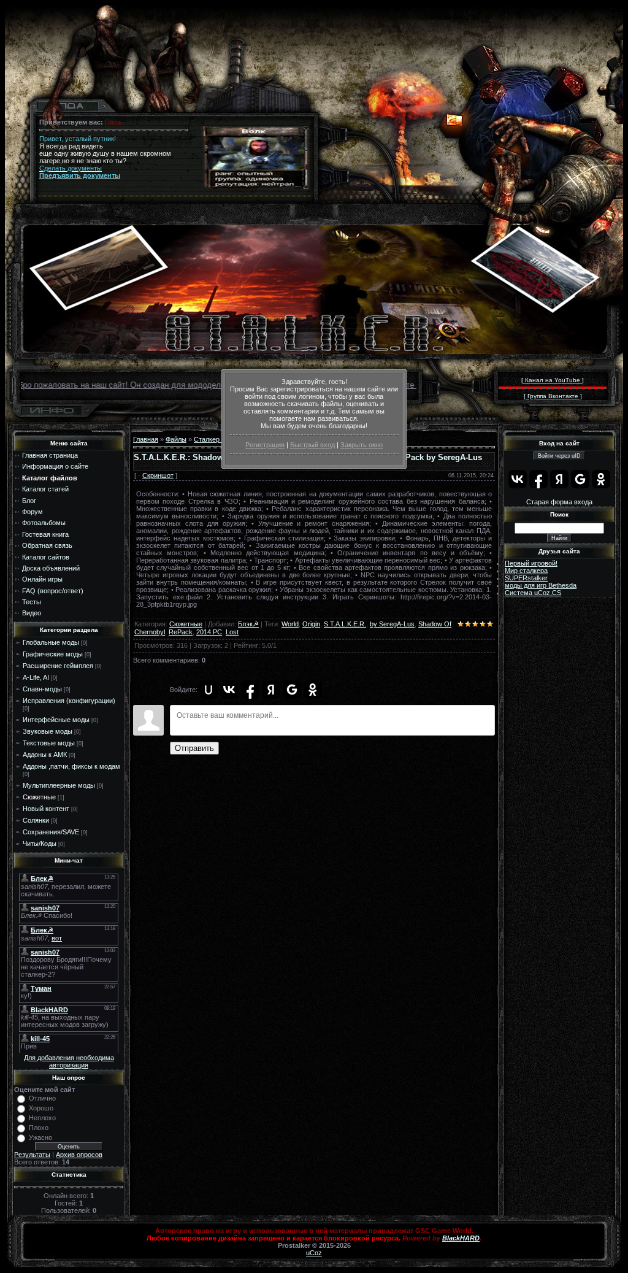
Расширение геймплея (58, 665)
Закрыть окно (361, 444)
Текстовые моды (49, 743)
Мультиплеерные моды (59, 785)
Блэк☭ (248, 624)
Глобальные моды (51, 642)
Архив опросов (79, 1154)
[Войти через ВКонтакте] (229, 689)
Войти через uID (559, 456)
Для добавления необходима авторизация (69, 1061)
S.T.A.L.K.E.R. (345, 624)
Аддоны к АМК (45, 754)
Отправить (194, 748)
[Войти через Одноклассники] (313, 689)
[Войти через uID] (208, 689)
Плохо (38, 1127)
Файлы (176, 439)
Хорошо (41, 1108)
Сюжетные (39, 797)
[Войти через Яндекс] (271, 689)
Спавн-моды (42, 689)
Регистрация (265, 444)
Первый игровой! (531, 563)
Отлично (42, 1098)
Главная (145, 439)
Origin (311, 624)
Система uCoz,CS (533, 592)
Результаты (32, 1154)
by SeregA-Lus (392, 624)
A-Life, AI (36, 677)
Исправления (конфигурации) (69, 700)
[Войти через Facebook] (250, 689)
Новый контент (46, 808)
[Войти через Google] (292, 689)
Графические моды (53, 654)
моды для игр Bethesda (540, 585)
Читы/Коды (39, 843)
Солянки (36, 820)
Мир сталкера (526, 570)
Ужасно (40, 1137)
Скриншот (158, 475)
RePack (181, 632)
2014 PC (209, 632)
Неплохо (42, 1117)
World (290, 624)
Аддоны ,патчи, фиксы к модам (71, 766)
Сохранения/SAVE (51, 832)
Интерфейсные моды (56, 719)
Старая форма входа (559, 502)
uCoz (314, 1252)
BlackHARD (461, 1238)
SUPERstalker (526, 578)
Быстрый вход (312, 444)
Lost (232, 632)
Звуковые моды (47, 731)
